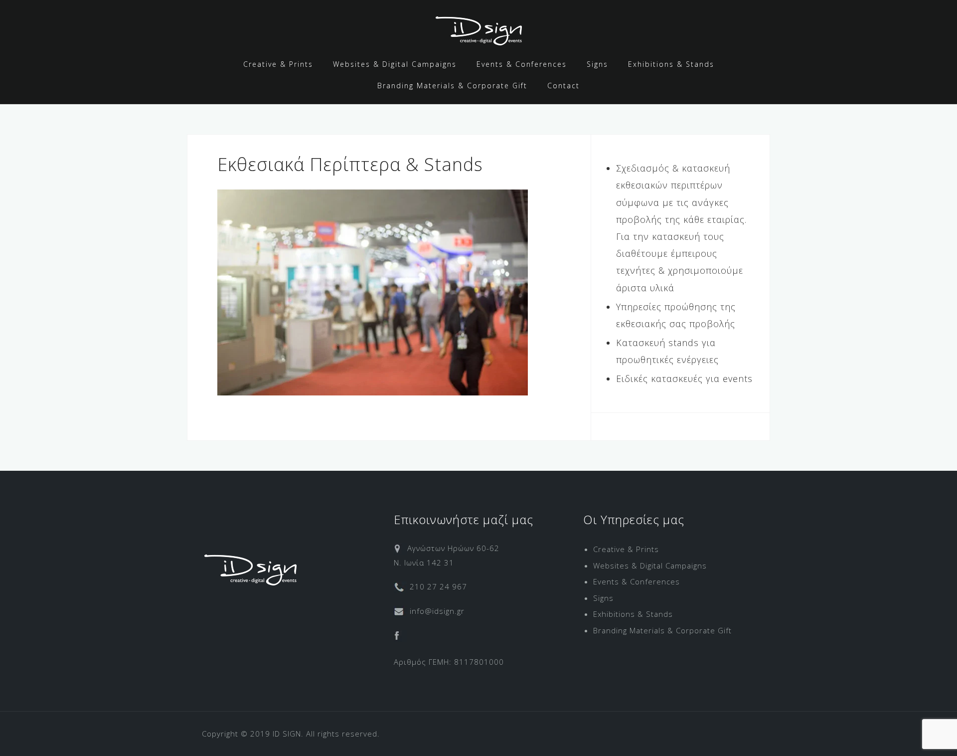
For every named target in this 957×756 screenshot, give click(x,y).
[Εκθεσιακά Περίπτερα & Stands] (372, 291)
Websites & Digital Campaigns (395, 64)
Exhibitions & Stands (671, 64)
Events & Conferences (522, 64)
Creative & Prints (278, 64)
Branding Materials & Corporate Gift (452, 85)
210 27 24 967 (437, 586)
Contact (563, 85)
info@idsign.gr (436, 611)
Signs (597, 64)
